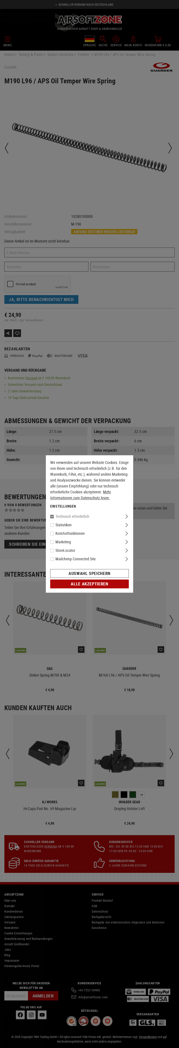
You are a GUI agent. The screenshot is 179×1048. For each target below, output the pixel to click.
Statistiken (63, 525)
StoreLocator (65, 550)
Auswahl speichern (89, 573)
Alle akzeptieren (89, 584)
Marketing (63, 542)
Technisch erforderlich (72, 516)
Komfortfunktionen (70, 533)
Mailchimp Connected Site (75, 559)
